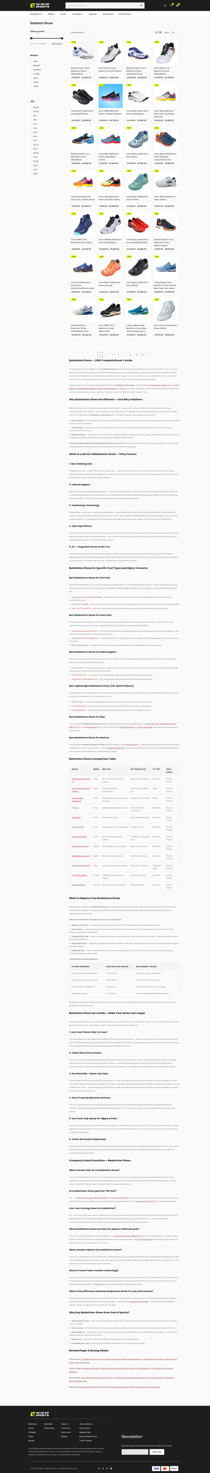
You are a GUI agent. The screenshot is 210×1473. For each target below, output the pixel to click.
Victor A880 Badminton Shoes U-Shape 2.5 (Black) (110, 112)
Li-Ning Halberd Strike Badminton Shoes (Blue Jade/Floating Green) (136, 328)
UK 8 (35, 149)
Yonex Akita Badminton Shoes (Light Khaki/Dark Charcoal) (164, 114)
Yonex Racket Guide (154, 1378)
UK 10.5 (36, 107)
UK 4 (35, 128)
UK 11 (35, 169)
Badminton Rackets (91, 1368)
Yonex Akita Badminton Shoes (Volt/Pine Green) (109, 198)
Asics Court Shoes (82, 1362)
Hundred (37, 69)
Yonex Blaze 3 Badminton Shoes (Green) (137, 198)
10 (143, 355)
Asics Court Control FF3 (81, 608)
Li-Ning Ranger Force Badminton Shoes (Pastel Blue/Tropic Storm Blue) (165, 285)
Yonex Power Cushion (158, 385)
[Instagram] (103, 1468)
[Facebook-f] (99, 1468)
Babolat (36, 65)
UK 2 (35, 120)
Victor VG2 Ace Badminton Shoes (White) (165, 327)
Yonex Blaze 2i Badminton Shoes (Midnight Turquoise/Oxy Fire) (165, 157)
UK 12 (35, 174)
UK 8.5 (36, 153)
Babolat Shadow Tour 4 (81, 856)
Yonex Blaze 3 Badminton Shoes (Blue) (137, 155)
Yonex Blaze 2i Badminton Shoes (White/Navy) (137, 112)
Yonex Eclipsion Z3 (92, 727)
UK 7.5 (36, 144)
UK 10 (35, 165)
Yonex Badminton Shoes (90, 1359)
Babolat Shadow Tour (116, 748)
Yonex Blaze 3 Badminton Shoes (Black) (137, 284)
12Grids (74, 1468)
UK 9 (35, 157)
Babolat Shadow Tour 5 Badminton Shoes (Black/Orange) (164, 242)
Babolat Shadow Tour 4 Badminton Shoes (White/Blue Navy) (136, 71)
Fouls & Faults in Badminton (118, 1387)
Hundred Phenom (110, 388)
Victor (36, 82)
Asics (35, 61)
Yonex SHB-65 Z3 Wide (139, 1301)
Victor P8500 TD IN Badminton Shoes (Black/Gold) (107, 328)
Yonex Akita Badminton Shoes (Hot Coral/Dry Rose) (83, 198)
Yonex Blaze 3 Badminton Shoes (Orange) (110, 284)
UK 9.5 (36, 161)
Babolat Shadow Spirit (80, 645)
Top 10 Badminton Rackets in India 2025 (129, 1378)
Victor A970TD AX (79, 675)
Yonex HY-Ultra (77, 702)
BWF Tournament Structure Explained (145, 1387)
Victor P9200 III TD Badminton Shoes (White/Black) (162, 71)
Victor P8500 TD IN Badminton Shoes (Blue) (81, 241)
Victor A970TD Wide (80, 604)
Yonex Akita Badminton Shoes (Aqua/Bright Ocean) (109, 157)
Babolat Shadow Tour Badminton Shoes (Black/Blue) (80, 157)
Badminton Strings (128, 1368)
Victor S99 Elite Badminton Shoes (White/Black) (110, 241)
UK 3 (35, 124)
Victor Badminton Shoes (110, 1359)
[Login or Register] (165, 5)
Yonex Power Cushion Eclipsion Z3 (85, 638)
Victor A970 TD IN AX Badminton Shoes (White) (110, 69)
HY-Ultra (75, 808)
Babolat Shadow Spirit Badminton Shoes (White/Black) (80, 71)
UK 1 (35, 115)
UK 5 (35, 132)
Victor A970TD (78, 668)
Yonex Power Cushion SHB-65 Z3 (84, 631)
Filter (59, 43)
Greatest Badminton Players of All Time (91, 1387)
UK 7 (35, 140)
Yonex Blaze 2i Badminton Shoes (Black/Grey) (82, 112)
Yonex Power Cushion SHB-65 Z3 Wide (87, 597)
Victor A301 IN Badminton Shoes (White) (164, 198)
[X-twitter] (107, 1468)
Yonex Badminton (143, 1368)
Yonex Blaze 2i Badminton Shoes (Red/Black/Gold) (137, 241)
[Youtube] (111, 1468)
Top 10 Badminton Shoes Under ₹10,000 (96, 1378)
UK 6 (35, 136)
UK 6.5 (36, 111)
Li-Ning (36, 74)
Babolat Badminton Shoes (131, 1359)
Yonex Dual (76, 817)
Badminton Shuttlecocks (109, 1368)
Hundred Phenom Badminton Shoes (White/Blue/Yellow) (80, 328)
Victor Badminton (158, 1368)
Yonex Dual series (131, 744)
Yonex (36, 86)
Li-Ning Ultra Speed (79, 706)
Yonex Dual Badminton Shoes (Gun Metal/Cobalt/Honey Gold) (82, 285)
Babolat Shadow (89, 388)
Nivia (35, 78)
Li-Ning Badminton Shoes (152, 1359)
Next (148, 354)
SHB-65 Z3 (99, 1284)
